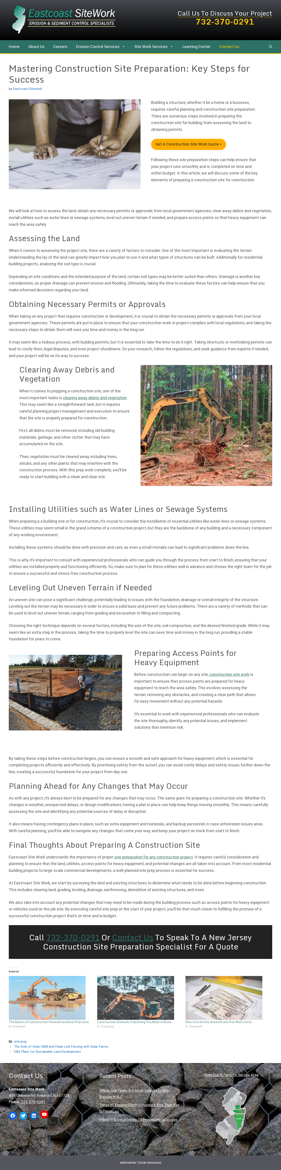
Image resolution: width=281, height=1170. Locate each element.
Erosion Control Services (97, 46)
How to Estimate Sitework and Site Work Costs (219, 1022)
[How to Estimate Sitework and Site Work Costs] (228, 998)
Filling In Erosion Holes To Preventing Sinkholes (138, 1119)
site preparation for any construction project (153, 857)
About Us (36, 46)
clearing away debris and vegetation (95, 397)
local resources (150, 1163)
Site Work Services (151, 46)
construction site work (229, 674)
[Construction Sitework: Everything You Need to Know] (139, 998)
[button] (271, 46)
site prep (20, 1042)
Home (14, 46)
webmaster (128, 1163)
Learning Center (196, 46)
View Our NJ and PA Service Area (231, 1075)
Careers (60, 46)
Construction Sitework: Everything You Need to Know (134, 1022)
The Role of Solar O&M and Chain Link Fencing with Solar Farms (61, 1047)
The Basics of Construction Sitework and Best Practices (49, 1022)
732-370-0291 (224, 21)
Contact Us (229, 46)
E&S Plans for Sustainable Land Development (47, 1052)
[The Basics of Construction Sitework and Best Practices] (51, 998)
